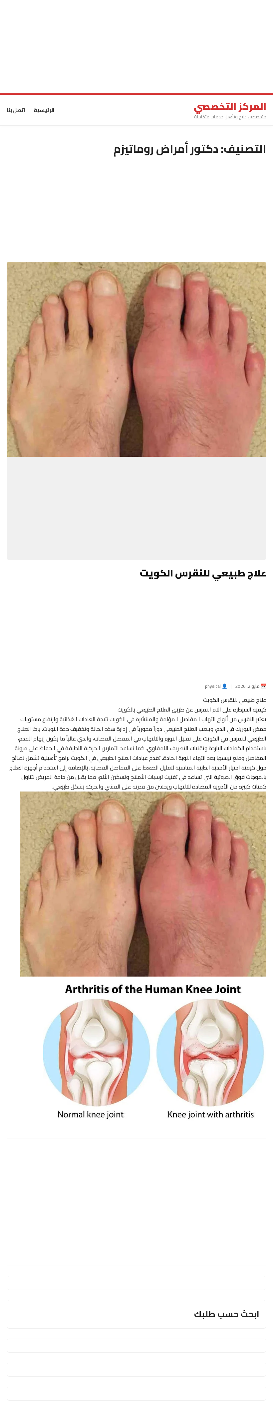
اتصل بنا (16, 110)
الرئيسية (44, 110)
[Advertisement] (136, 46)
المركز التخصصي (230, 106)
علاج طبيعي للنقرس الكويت (203, 573)
